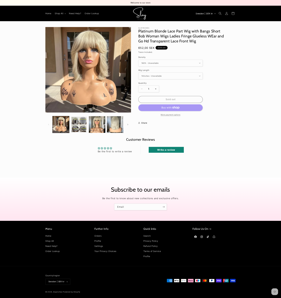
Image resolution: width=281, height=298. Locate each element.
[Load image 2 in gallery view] (79, 124)
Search (147, 236)
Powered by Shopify (71, 292)
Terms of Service (152, 251)
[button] (60, 13)
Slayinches (57, 292)
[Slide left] (48, 124)
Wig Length (143, 70)
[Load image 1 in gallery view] (61, 124)
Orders (98, 236)
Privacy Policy (150, 241)
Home (48, 236)
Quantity (142, 83)
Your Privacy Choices (105, 251)
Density (142, 57)
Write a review (166, 149)
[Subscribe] (163, 206)
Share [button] (144, 123)
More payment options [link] (170, 114)
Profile (97, 241)
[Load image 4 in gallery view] (115, 124)
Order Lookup (52, 251)
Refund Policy (150, 246)
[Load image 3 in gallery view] (97, 124)
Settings (98, 246)
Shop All (49, 241)
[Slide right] (128, 124)
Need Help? (51, 246)
